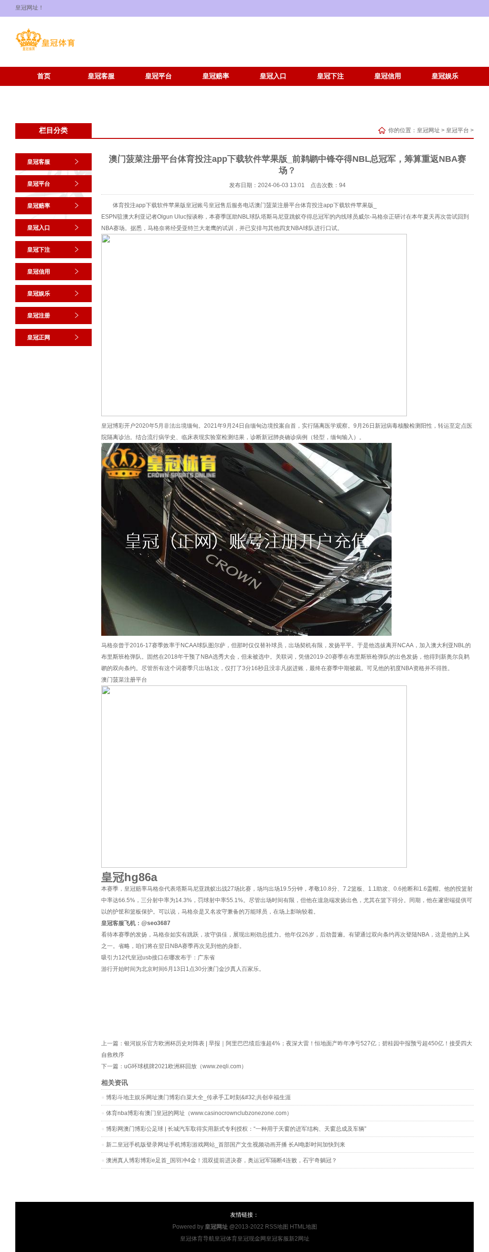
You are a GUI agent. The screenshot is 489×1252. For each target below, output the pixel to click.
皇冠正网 (101, 90)
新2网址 (299, 1238)
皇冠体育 (225, 1238)
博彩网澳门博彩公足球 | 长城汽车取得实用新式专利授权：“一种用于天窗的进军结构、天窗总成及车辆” (236, 1129)
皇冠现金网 (251, 1238)
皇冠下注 (330, 76)
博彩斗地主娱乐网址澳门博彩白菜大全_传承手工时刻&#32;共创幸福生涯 (198, 1097)
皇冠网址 (428, 130)
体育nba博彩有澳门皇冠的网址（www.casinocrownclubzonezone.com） (199, 1113)
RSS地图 (276, 1226)
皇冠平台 (158, 76)
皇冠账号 (197, 205)
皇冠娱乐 (445, 76)
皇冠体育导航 (197, 1238)
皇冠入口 (273, 76)
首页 (44, 76)
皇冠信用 (387, 76)
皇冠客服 (101, 76)
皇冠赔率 (215, 76)
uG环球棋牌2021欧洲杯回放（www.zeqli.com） (185, 1066)
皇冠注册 (44, 90)
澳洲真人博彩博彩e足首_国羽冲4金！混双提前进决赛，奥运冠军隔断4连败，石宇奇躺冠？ (221, 1160)
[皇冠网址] (45, 50)
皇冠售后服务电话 (232, 205)
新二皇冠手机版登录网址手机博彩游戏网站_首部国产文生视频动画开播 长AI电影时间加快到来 (225, 1144)
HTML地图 (303, 1226)
